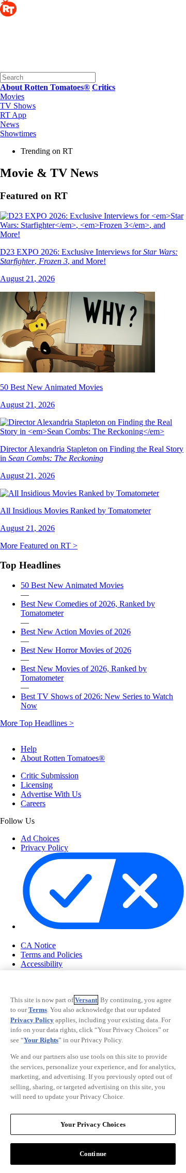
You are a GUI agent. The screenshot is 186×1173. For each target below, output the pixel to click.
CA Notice (38, 945)
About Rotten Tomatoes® (63, 758)
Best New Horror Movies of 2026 (76, 650)
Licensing (37, 784)
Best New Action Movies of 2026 (76, 631)
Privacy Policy (44, 847)
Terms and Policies (51, 954)
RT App (13, 115)
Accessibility (42, 963)
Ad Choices (40, 838)
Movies (12, 96)
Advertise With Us (51, 794)
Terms (37, 1010)
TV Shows (18, 105)
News (9, 124)
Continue (93, 1154)
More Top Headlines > (37, 723)
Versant (86, 1000)
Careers (33, 803)
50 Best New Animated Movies (72, 585)
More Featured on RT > (39, 545)
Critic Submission (50, 775)
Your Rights (41, 1040)
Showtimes (18, 133)
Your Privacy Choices (64, 936)
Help (29, 748)
